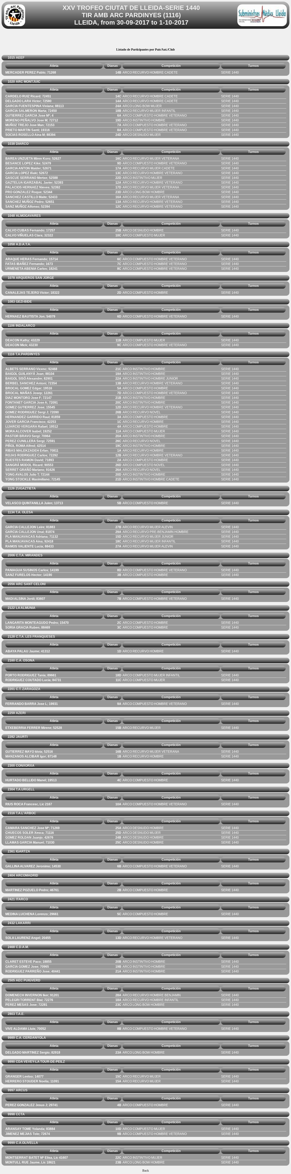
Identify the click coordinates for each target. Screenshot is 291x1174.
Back (145, 1170)
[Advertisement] (145, 39)
